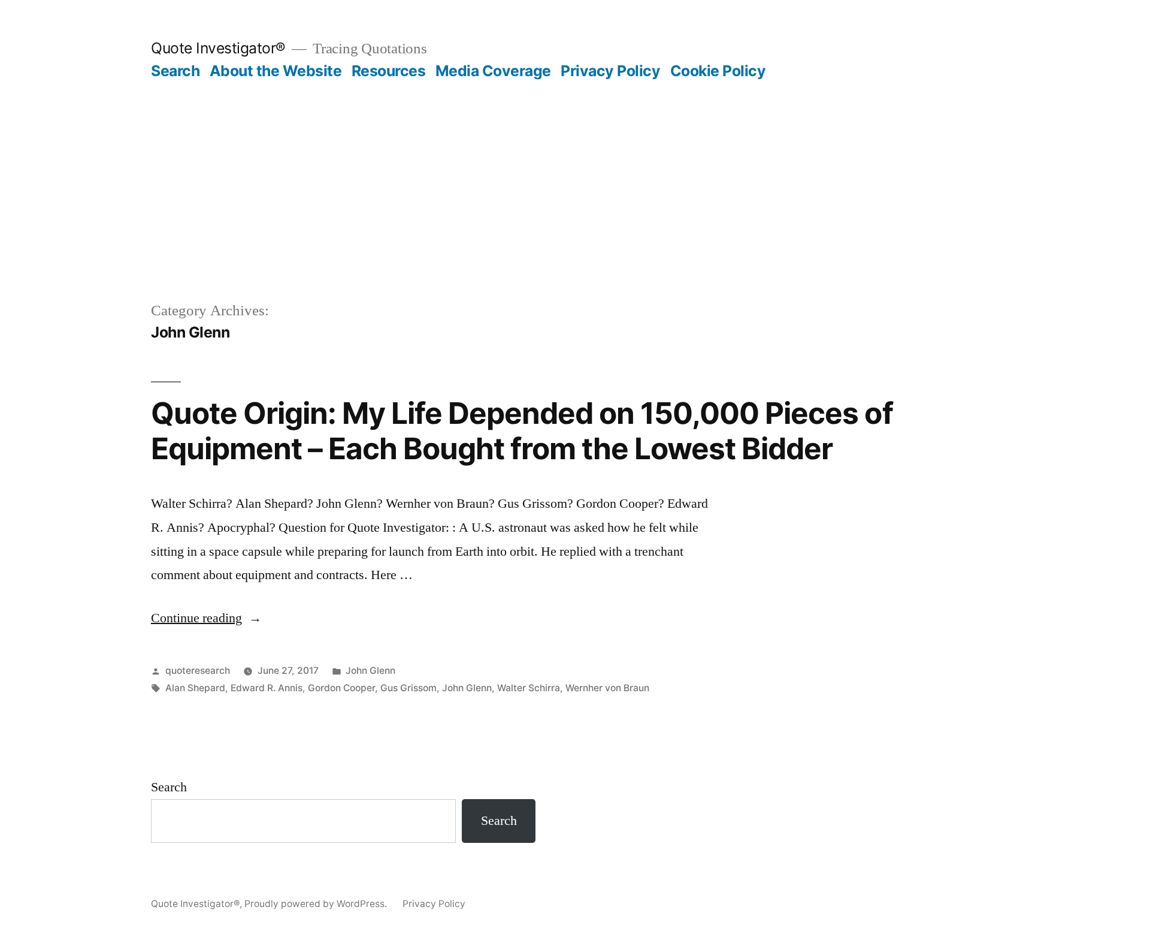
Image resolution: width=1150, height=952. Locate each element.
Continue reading (206, 618)
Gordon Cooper (341, 688)
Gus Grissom (408, 688)
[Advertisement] (575, 170)
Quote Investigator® (218, 48)
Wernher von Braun (607, 688)
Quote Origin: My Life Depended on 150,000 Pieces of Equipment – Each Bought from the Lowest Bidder (522, 430)
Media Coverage (493, 71)
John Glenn (370, 670)
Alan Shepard (195, 688)
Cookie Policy (718, 71)
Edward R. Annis (266, 688)
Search (175, 71)
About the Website (276, 71)
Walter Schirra (528, 688)
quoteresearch (197, 670)
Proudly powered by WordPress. (316, 903)
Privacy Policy (610, 71)
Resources (389, 71)
